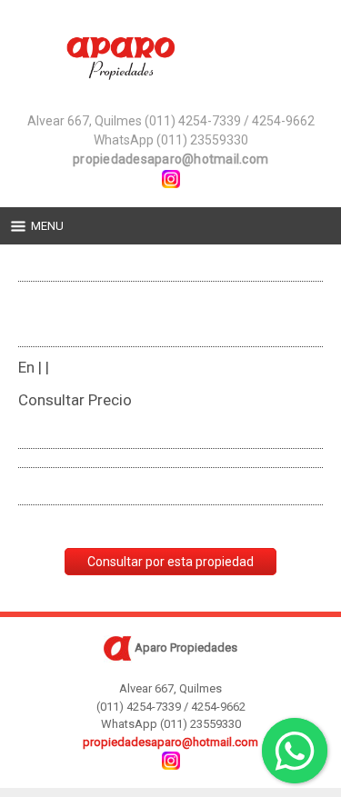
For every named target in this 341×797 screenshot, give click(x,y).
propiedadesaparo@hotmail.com (170, 159)
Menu (47, 226)
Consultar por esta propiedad (170, 561)
